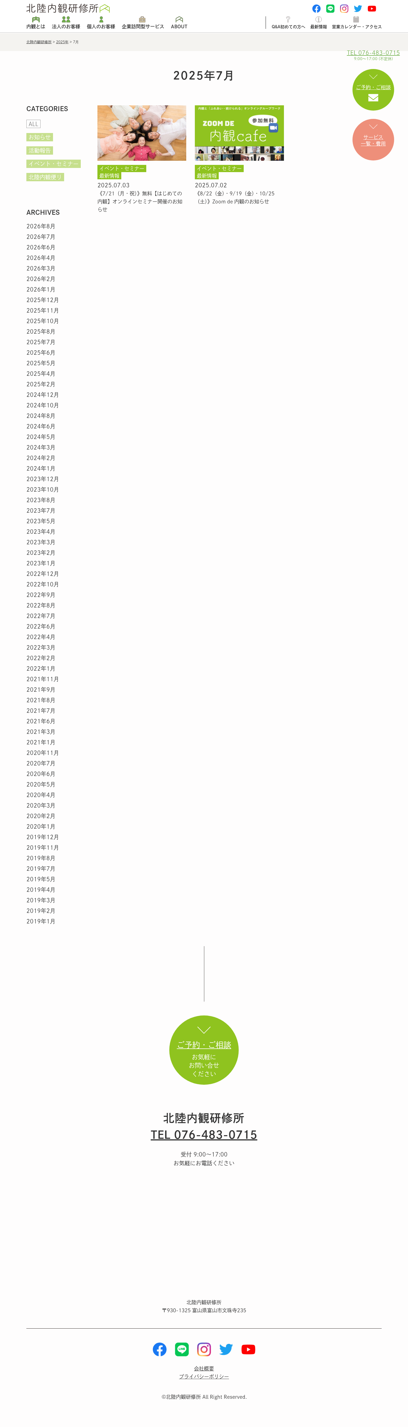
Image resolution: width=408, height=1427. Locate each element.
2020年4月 (41, 795)
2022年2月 (41, 658)
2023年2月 (41, 552)
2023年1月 (41, 563)
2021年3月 (41, 731)
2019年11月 (42, 847)
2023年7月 (41, 510)
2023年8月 (41, 500)
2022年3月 (41, 647)
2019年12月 (42, 837)
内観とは (35, 26)
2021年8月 (41, 700)
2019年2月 (41, 910)
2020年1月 (41, 826)
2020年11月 (42, 752)
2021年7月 (41, 710)
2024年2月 (41, 458)
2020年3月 (41, 805)
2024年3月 (41, 447)
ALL (33, 124)
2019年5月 (41, 879)
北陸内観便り (45, 177)
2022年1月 (41, 668)
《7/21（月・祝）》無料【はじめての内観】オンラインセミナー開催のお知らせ (139, 201)
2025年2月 (41, 384)
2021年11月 (42, 679)
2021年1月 (41, 742)
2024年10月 (42, 405)
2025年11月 (42, 310)
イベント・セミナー (54, 164)
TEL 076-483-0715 (204, 1134)
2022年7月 (41, 616)
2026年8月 (41, 226)
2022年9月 (41, 595)
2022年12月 (42, 573)
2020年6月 (41, 774)
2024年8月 (41, 415)
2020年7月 (41, 763)
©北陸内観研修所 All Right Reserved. (204, 1396)
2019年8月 (41, 858)
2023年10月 (42, 489)
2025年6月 (41, 352)
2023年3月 (41, 542)
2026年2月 (41, 279)
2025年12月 (42, 300)
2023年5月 (41, 521)
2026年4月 (41, 258)
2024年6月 (41, 426)
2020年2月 (41, 816)
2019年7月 (41, 868)
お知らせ (40, 137)
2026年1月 (41, 289)
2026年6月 (41, 247)
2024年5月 (41, 437)
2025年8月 (41, 331)
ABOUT (179, 26)
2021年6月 (41, 721)
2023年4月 (41, 531)
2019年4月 (41, 889)
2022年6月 (41, 626)
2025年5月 (41, 363)
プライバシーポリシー (204, 1376)
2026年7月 (41, 236)
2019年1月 (41, 921)
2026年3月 (41, 268)
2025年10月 (42, 321)
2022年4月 (41, 637)
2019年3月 (41, 900)
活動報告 (40, 150)
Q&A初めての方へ (288, 27)
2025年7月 (41, 342)
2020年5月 (41, 784)
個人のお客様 (101, 26)
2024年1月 (41, 468)
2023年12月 (42, 479)
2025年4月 (41, 373)
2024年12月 (42, 394)
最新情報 (318, 27)
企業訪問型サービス (143, 26)
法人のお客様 (66, 26)
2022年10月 (42, 584)
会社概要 (204, 1368)
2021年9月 (41, 689)
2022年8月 (41, 605)
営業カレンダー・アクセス (357, 27)
